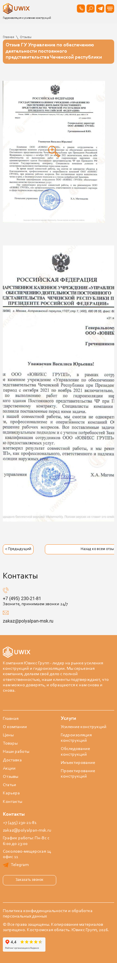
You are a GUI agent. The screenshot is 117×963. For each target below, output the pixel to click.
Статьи (9, 785)
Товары (10, 743)
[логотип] (17, 8)
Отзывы (10, 776)
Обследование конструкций (75, 752)
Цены (8, 735)
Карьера (11, 793)
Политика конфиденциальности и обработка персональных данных (48, 914)
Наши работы (16, 751)
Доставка (12, 760)
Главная (10, 718)
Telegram (20, 865)
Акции (9, 768)
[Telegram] (100, 8)
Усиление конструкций (83, 727)
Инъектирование (78, 763)
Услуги (68, 718)
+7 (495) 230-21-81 (22, 598)
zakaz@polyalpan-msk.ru (28, 621)
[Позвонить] (81, 8)
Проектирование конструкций (78, 774)
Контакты (12, 801)
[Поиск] (90, 8)
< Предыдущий (18, 549)
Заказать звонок (29, 880)
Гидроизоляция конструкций (76, 738)
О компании (15, 727)
